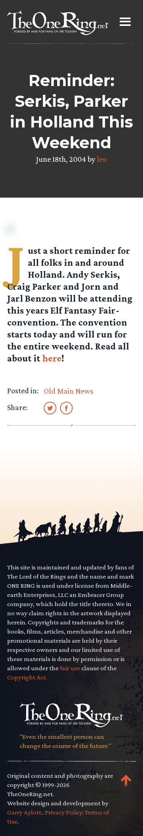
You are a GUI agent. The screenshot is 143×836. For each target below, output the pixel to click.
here (52, 358)
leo (102, 159)
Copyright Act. (27, 677)
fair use (70, 668)
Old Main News (68, 391)
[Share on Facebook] (66, 408)
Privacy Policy (63, 812)
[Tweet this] (50, 408)
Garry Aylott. (25, 812)
